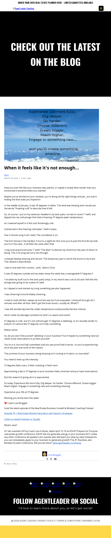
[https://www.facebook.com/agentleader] (34, 485)
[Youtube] (55, 458)
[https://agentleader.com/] (23, 8)
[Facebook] (47, 458)
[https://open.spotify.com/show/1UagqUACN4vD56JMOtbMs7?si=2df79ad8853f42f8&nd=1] (77, 485)
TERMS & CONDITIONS (69, 520)
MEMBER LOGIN (91, 520)
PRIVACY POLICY (46, 520)
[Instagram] (51, 458)
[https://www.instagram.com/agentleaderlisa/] (45, 485)
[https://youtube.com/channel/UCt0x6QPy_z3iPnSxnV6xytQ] (56, 485)
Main (6, 175)
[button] (101, 8)
